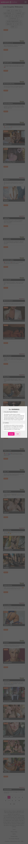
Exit (18, 434)
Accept (11, 434)
